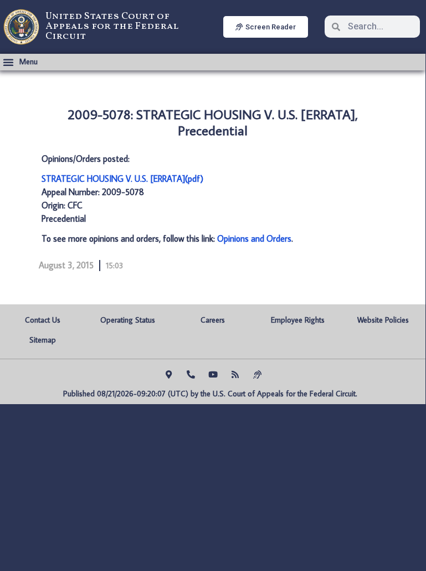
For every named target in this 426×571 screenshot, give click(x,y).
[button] (20, 62)
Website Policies (383, 320)
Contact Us (42, 320)
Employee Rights (298, 320)
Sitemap (42, 340)
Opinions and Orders (254, 238)
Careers (213, 320)
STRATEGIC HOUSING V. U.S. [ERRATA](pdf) (122, 178)
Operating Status (127, 320)
